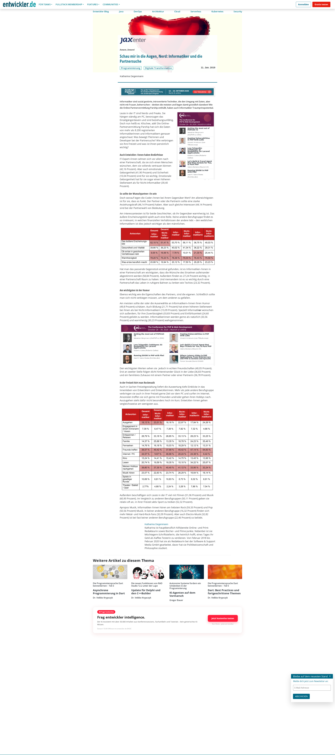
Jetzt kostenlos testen (222, 618)
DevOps (138, 11)
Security (238, 11)
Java (121, 11)
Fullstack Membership (69, 4)
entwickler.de (19, 5)
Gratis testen (321, 4)
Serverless (196, 11)
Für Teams (45, 4)
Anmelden (303, 4)
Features (92, 4)
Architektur (158, 11)
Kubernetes (217, 11)
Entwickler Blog (101, 11)
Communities (110, 4)
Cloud (177, 11)
